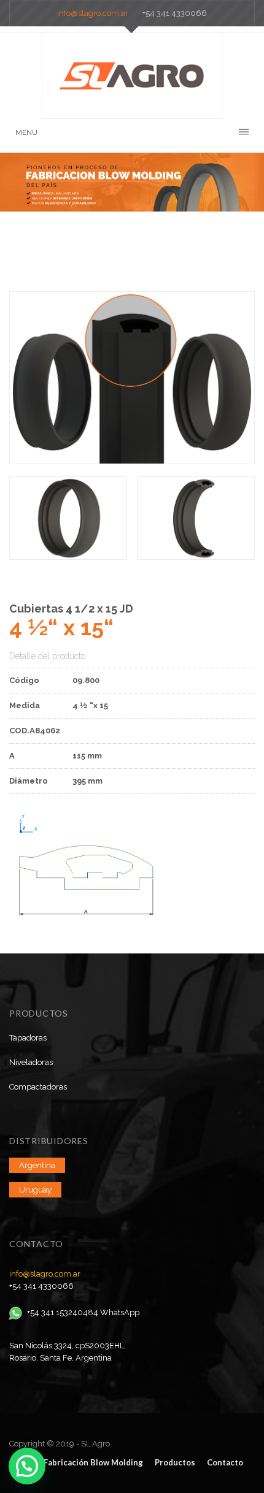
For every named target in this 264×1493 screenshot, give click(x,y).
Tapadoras (28, 1037)
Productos (175, 1462)
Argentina (37, 1165)
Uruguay (35, 1189)
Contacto (225, 1462)
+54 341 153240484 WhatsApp (83, 1312)
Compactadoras (38, 1086)
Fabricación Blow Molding (93, 1462)
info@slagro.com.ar (92, 13)
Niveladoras (31, 1062)
